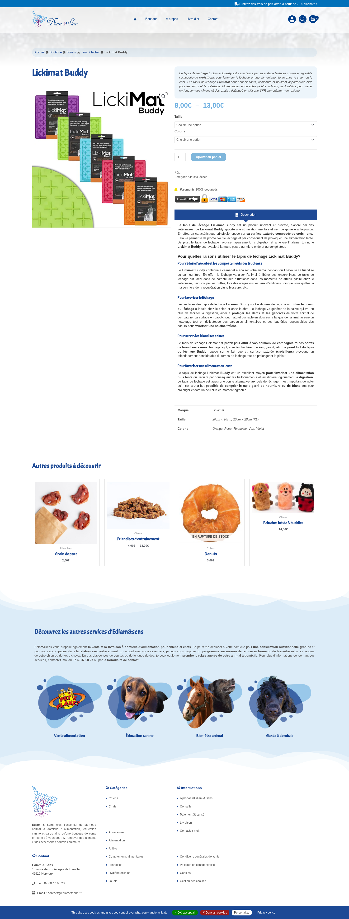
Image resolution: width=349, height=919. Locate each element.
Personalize (242, 912)
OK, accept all (186, 912)
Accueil (39, 52)
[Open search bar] (302, 19)
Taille (178, 116)
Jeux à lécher (90, 52)
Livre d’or (193, 19)
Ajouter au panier (208, 157)
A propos (172, 19)
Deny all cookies (216, 912)
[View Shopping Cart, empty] (313, 19)
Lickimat (218, 410)
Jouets (71, 52)
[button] (163, 96)
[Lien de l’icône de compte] (292, 19)
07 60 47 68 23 (54, 883)
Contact (213, 19)
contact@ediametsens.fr (64, 893)
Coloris (179, 131)
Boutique (151, 19)
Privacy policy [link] (266, 912)
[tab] (245, 215)
